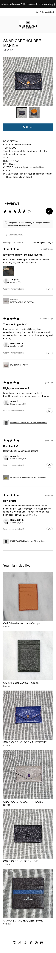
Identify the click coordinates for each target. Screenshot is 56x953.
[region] (28, 4)
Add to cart (28, 127)
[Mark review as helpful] (49, 289)
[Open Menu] (3, 12)
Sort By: (36, 242)
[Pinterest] (36, 943)
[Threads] (25, 943)
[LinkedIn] (42, 943)
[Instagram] (14, 943)
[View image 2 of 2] (34, 112)
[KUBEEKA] (28, 24)
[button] (33, 211)
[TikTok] (20, 943)
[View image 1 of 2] (21, 112)
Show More (31, 515)
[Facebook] (31, 943)
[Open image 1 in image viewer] (28, 81)
